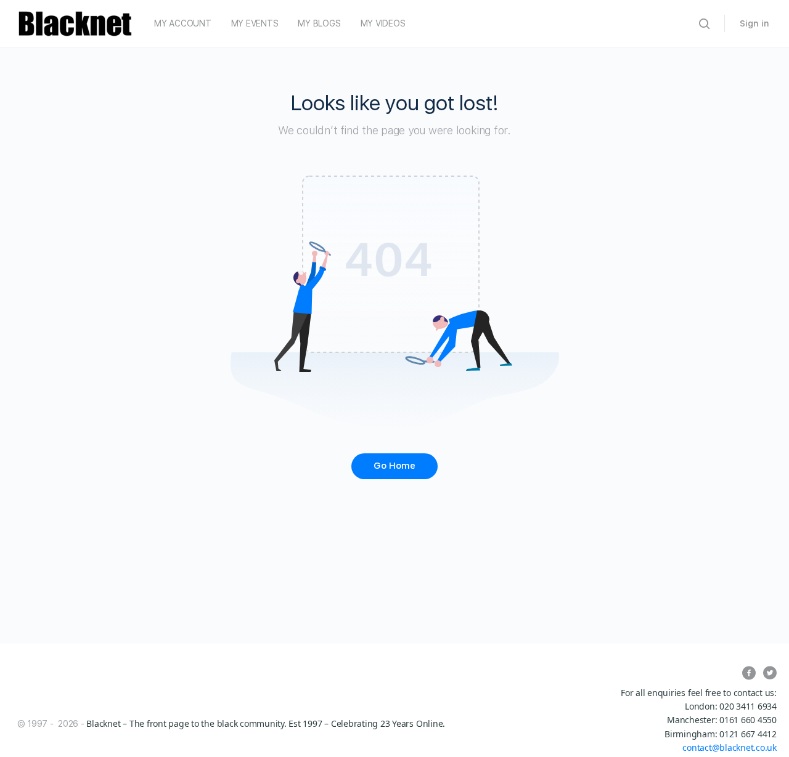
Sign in (754, 23)
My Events (255, 23)
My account (182, 23)
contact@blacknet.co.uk (729, 747)
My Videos (383, 23)
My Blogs (319, 23)
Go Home (394, 465)
